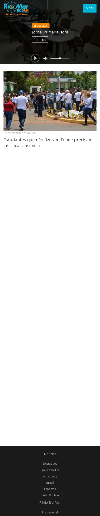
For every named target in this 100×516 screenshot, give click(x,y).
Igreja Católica (50, 470)
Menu (90, 8)
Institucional (50, 512)
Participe (40, 39)
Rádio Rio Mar (50, 495)
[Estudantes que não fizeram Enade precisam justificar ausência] (50, 101)
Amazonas (50, 476)
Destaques (50, 464)
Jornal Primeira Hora (50, 32)
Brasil (50, 483)
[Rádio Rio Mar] (16, 8)
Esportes (50, 489)
